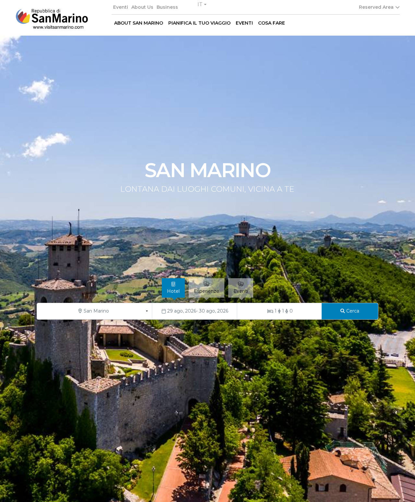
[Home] (51, 19)
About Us (142, 7)
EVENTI (244, 23)
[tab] (173, 288)
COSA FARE (271, 23)
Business (167, 7)
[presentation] (16, 288)
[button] (202, 4)
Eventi (120, 7)
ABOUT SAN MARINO (138, 23)
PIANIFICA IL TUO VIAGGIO (199, 23)
